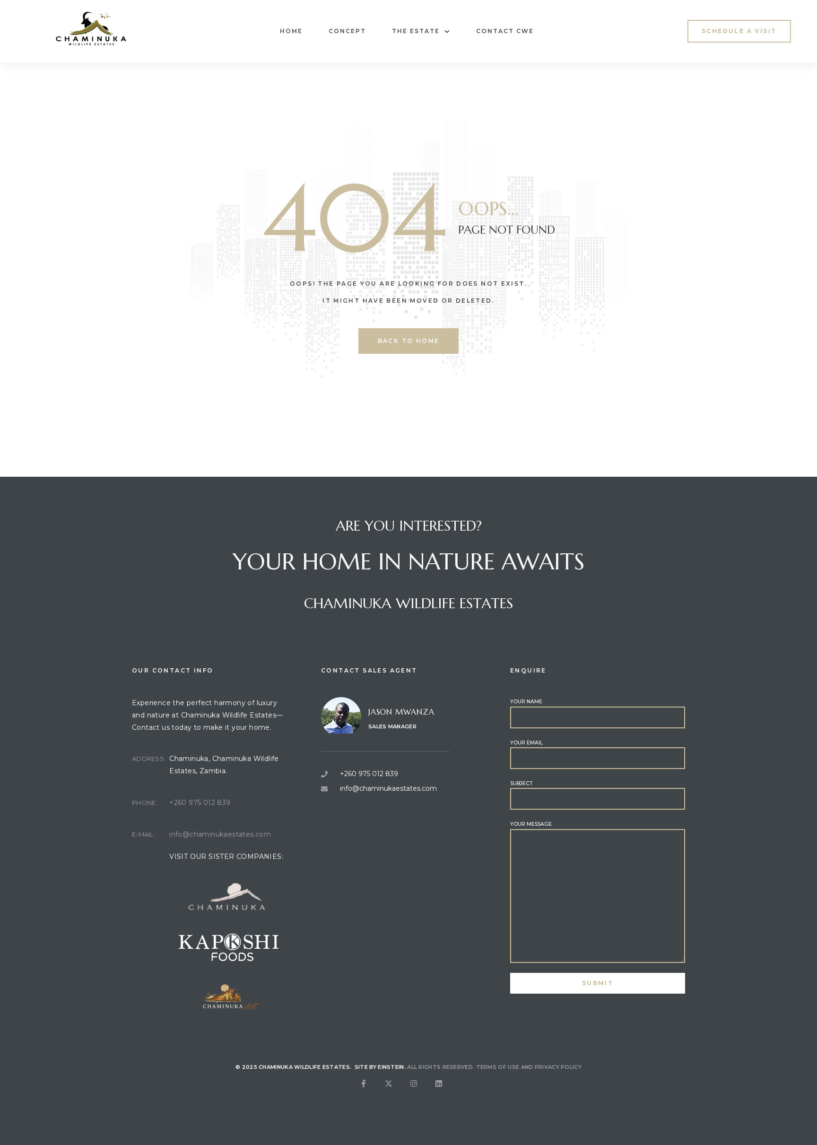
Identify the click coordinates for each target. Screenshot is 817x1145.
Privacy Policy (558, 1067)
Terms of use (498, 1067)
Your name (526, 702)
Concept (347, 31)
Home (291, 31)
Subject (521, 783)
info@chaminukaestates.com (220, 834)
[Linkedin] (446, 1091)
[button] (739, 31)
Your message (531, 824)
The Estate (416, 31)
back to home (409, 340)
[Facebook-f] (371, 1091)
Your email (526, 743)
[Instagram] (421, 1091)
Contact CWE (505, 31)
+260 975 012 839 (199, 802)
